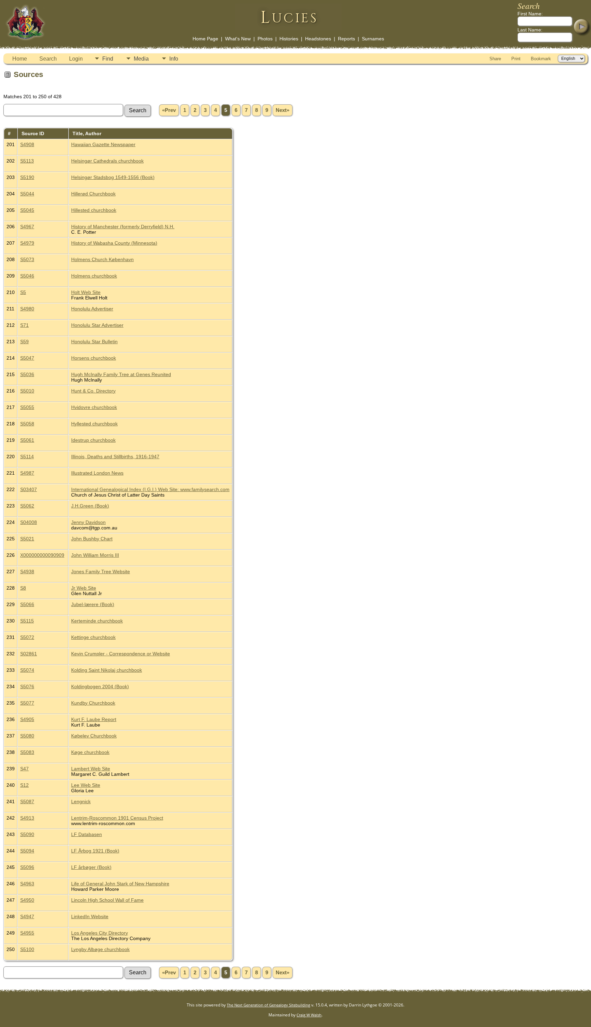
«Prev (169, 110)
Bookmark (541, 58)
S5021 (27, 538)
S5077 (27, 703)
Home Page (205, 38)
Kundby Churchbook (93, 703)
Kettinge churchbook (93, 637)
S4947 (27, 916)
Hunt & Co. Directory (93, 391)
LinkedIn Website (89, 916)
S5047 (27, 358)
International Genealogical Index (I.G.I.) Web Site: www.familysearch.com (150, 489)
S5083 (27, 752)
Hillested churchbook (93, 210)
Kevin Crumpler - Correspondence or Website (120, 653)
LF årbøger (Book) (91, 867)
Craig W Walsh (309, 1014)
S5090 (27, 834)
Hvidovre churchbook (94, 407)
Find (107, 59)
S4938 (27, 571)
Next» (282, 110)
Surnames (373, 38)
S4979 (27, 243)
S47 (24, 768)
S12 (24, 785)
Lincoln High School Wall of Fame (107, 900)
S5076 (27, 686)
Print (516, 58)
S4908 (27, 144)
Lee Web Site (85, 785)
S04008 (28, 522)
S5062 (27, 506)
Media (141, 59)
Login (76, 59)
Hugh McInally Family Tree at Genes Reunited (121, 374)
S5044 (27, 193)
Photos (265, 38)
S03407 (28, 489)
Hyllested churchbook (94, 423)
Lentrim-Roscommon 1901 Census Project (117, 818)
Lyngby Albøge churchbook (100, 949)
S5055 (27, 407)
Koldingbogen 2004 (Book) (100, 686)
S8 (23, 588)
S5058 (27, 423)
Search (48, 59)
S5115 (27, 621)
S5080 (27, 736)
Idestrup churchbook (93, 440)
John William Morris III (95, 555)
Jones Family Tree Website (100, 571)
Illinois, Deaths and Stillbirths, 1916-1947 (115, 456)
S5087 (27, 801)
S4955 (27, 933)
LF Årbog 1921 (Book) (95, 850)
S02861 (28, 653)
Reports (346, 38)
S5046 (27, 276)
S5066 (27, 604)
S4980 (27, 308)
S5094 (27, 850)
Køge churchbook (90, 752)
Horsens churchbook (93, 358)
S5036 (27, 374)
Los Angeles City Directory (99, 933)
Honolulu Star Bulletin (94, 341)
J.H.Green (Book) (90, 506)
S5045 (27, 210)
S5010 (27, 391)
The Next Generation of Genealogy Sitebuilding (268, 1004)
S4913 (27, 818)
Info (173, 59)
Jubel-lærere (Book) (92, 604)
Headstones (318, 38)
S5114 (27, 456)
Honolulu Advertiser (92, 308)
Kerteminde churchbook (97, 621)
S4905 (27, 719)
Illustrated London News (97, 473)
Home (19, 59)
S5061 (27, 440)
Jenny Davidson (88, 522)
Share (495, 58)
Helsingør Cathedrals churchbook (107, 161)
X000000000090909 (42, 555)
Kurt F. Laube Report (93, 719)
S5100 (27, 949)
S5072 (27, 637)
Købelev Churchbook (94, 736)
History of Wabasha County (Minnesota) (114, 243)
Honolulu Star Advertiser (97, 325)
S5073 (27, 259)
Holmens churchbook (94, 276)
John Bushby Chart (92, 538)
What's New (238, 38)
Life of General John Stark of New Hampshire (120, 883)
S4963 (27, 883)
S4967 (27, 226)
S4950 (27, 900)
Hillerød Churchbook (93, 193)
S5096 (27, 867)
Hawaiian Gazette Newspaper (103, 144)
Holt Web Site (86, 292)
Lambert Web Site (90, 768)
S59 (24, 341)
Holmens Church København (102, 259)
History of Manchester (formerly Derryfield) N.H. (122, 226)
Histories (288, 38)
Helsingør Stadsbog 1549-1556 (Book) (113, 177)
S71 (24, 325)
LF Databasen (86, 834)
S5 (23, 292)
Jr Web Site (83, 588)
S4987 (27, 473)
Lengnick (81, 801)
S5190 (27, 177)
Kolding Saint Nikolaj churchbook (106, 670)
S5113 (27, 161)
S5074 (27, 670)
